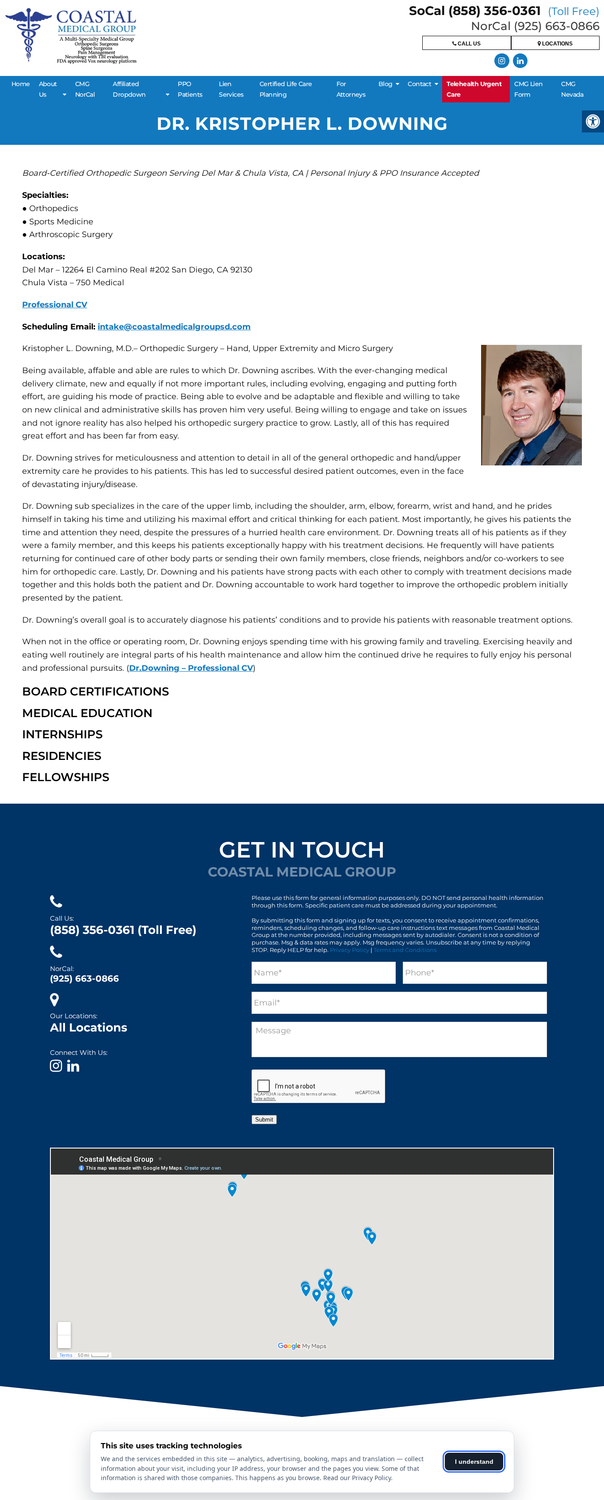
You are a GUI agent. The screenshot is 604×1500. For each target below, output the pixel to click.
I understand (474, 1461)
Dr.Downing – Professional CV (191, 668)
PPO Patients (190, 89)
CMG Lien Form (528, 89)
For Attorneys (351, 89)
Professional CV (54, 305)
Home (20, 84)
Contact (419, 84)
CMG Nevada (572, 89)
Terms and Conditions (405, 949)
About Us (48, 89)
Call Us (468, 44)
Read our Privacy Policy (357, 1478)
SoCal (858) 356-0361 (504, 10)
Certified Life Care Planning (286, 89)
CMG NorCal (85, 89)
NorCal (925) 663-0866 (535, 26)
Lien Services (231, 89)
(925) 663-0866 (84, 978)
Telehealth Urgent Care (474, 89)
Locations (557, 44)
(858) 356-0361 (123, 930)
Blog (385, 84)
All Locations (88, 1027)
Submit (264, 1119)
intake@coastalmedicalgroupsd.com (174, 327)
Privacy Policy (349, 949)
